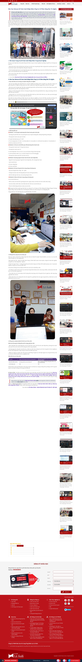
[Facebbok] (65, 600)
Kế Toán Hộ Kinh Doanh (54, 605)
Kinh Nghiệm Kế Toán (51, 3)
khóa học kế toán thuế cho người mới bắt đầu (40, 373)
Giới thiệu (60, 1)
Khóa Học (27, 3)
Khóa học (49, 581)
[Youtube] (12, 1)
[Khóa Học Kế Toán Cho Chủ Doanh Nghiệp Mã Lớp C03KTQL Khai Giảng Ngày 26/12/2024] (66, 341)
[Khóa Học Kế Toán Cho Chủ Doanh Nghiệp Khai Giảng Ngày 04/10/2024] (66, 168)
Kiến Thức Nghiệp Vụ (54, 599)
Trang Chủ (22, 3)
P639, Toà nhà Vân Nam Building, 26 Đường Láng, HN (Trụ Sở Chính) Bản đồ (37, 620)
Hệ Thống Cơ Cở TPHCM (55, 617)
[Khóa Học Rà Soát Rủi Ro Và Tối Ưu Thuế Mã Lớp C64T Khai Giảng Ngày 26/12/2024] (66, 374)
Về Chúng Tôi (14, 599)
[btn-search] (73, 3)
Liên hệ (69, 1)
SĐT (48, 575)
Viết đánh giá (20, 545)
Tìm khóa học (37, 660)
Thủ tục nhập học (34, 605)
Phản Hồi (43, 3)
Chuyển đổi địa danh (53, 608)
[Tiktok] (72, 600)
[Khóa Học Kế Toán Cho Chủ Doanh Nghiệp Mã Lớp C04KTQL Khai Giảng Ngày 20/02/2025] (66, 495)
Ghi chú (48, 588)
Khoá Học (13, 617)
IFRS (50, 606)
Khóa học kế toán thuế (16, 621)
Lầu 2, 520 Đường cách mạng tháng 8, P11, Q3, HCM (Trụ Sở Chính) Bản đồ (55, 620)
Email (48, 578)
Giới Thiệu (13, 601)
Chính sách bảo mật (34, 601)
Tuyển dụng (65, 1)
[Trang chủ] (13, 4)
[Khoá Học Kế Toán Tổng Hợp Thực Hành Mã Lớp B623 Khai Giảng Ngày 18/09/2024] (66, 99)
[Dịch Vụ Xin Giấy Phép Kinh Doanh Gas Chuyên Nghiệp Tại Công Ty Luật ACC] (66, 15)
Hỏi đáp (72, 1)
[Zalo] (69, 603)
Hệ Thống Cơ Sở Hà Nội (35, 617)
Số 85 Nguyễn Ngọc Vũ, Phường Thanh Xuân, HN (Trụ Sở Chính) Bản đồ (36, 624)
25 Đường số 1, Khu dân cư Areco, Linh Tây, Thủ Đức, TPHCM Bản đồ (56, 628)
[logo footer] (16, 658)
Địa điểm (49, 584)
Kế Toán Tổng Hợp (53, 601)
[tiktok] (16, 1)
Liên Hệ (13, 605)
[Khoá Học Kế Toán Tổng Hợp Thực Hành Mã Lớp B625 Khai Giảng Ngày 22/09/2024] (66, 134)
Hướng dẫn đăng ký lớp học (36, 613)
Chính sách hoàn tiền (34, 608)
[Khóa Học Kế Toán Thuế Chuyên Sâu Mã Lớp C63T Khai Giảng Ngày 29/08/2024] (66, 65)
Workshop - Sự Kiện (61, 3)
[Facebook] (8, 1)
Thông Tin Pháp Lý (34, 599)
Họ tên (48, 572)
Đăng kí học (46, 660)
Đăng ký (67, 592)
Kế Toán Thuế (52, 603)
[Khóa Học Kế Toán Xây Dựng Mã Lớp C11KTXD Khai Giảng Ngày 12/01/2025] (66, 426)
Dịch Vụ (68, 3)
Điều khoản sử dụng (34, 603)
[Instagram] (14, 1)
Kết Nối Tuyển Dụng (35, 3)
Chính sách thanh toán (35, 606)
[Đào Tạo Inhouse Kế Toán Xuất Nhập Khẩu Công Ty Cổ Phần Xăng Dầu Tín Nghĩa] (66, 290)
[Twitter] (10, 1)
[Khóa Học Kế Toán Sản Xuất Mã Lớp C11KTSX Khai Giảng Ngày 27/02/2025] (66, 529)
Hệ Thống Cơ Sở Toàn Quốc (17, 606)
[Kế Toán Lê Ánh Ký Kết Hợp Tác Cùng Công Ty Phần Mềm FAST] (66, 32)
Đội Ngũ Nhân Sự (15, 603)
